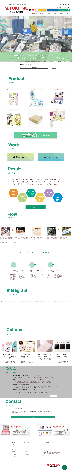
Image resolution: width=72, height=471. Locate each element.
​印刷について (14, 451)
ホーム (13, 444)
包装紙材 (26, 451)
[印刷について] (20, 157)
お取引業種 (27, 454)
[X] (30, 10)
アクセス (13, 447)
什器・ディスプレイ (28, 447)
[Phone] (55, 5)
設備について (14, 449)
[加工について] (51, 157)
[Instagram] (33, 10)
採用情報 (13, 456)
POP (25, 449)
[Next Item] (68, 311)
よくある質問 (14, 454)
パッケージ (27, 444)
